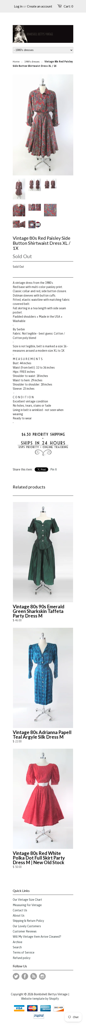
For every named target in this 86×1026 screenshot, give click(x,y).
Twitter (16, 976)
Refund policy (21, 958)
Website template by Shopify (40, 998)
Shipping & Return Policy (28, 920)
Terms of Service (23, 952)
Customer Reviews (25, 931)
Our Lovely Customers (27, 926)
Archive (17, 942)
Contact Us (20, 910)
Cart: (68, 6)
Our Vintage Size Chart (27, 899)
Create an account (39, 6)
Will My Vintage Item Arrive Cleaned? (37, 936)
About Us (18, 915)
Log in (18, 6)
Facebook (25, 976)
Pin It (53, 469)
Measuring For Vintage (27, 905)
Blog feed (33, 976)
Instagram (42, 976)
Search (17, 947)
